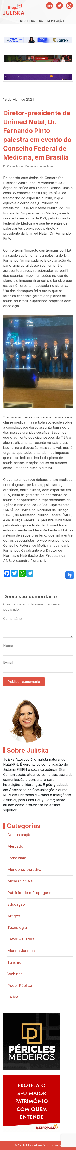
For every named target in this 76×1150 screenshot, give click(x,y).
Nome (8, 645)
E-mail (8, 662)
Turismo (14, 962)
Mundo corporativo (24, 869)
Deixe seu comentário (39, 166)
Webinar (14, 974)
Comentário (12, 618)
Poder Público (19, 985)
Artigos (13, 916)
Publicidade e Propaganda (30, 892)
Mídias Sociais (20, 881)
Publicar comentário (24, 681)
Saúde (12, 997)
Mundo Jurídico (21, 950)
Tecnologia (17, 927)
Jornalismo (16, 858)
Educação (16, 904)
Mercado (15, 846)
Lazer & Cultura (20, 939)
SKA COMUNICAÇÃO (51, 21)
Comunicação (19, 835)
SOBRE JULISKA (25, 21)
